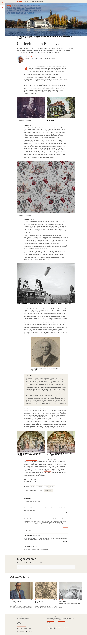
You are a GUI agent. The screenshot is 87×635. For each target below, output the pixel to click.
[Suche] (2, 2)
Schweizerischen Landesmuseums (44, 400)
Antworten (65, 512)
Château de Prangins (59, 619)
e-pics (48, 121)
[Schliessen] (73, 1)
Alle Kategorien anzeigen (51, 628)
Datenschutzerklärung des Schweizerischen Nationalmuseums (58, 627)
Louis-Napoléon (47, 470)
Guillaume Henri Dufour (31, 459)
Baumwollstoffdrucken (29, 132)
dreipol (21, 628)
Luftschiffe (36, 257)
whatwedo (30, 628)
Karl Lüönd (61, 599)
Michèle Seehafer (38, 599)
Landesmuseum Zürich (52, 619)
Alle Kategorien (48, 490)
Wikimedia (33, 370)
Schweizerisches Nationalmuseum (24, 120)
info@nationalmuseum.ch (21, 624)
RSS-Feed (48, 624)
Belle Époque (46, 426)
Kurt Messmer (13, 599)
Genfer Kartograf (40, 76)
